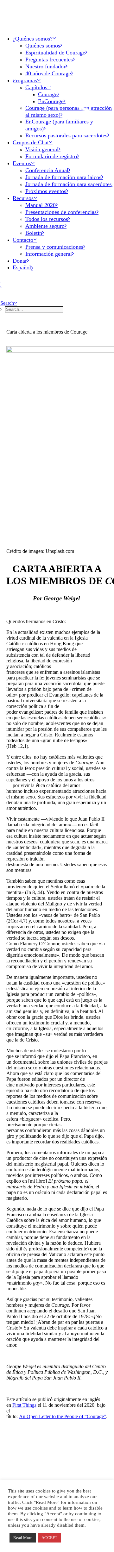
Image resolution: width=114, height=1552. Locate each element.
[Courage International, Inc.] (57, 15)
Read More (22, 1537)
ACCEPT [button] (49, 1537)
